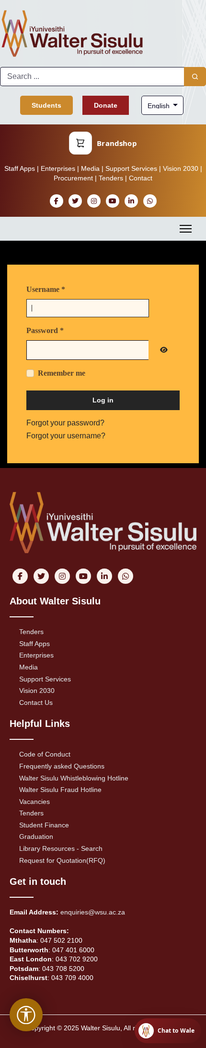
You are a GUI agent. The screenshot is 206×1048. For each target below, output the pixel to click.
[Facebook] (56, 201)
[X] (75, 201)
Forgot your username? (65, 436)
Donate (105, 105)
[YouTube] (112, 201)
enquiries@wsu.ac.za (92, 912)
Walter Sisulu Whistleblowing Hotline (73, 778)
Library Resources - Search (61, 848)
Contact (140, 178)
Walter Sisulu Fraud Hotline (60, 789)
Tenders (111, 178)
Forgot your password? (65, 423)
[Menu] (185, 229)
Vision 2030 (180, 168)
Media (90, 168)
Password (45, 330)
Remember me (61, 373)
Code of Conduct (44, 754)
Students (46, 105)
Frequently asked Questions (61, 766)
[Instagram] (93, 201)
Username (45, 289)
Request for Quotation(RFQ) (62, 860)
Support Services (131, 168)
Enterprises (58, 168)
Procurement (73, 178)
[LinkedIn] (131, 201)
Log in (103, 400)
